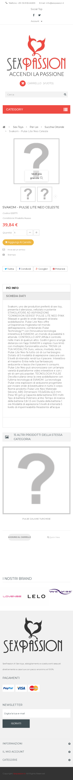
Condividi (25, 268)
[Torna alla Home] (4, 127)
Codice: (6, 213)
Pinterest (60, 268)
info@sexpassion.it (54, 3)
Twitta (10, 268)
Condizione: (9, 218)
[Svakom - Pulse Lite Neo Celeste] (28, 194)
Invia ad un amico (16, 249)
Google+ (43, 268)
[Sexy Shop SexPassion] (36, 56)
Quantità (7, 232)
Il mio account (13, 751)
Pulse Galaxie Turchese (36, 519)
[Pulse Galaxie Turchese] (36, 480)
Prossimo (55, 196)
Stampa (12, 254)
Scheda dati (16, 296)
